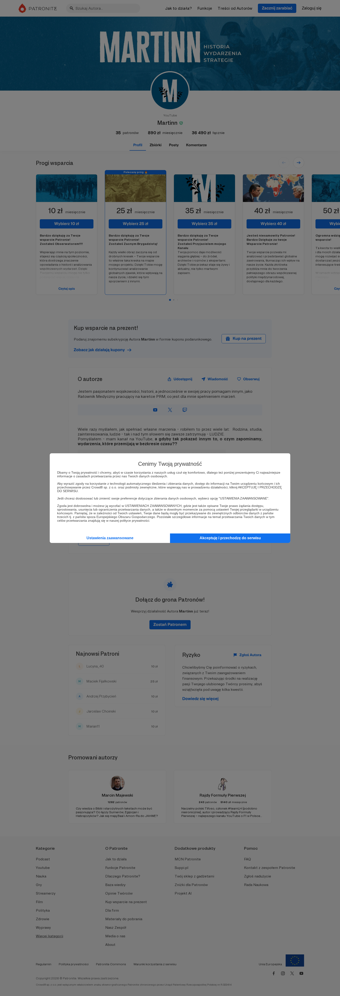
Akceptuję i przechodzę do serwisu (230, 538)
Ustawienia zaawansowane (110, 538)
